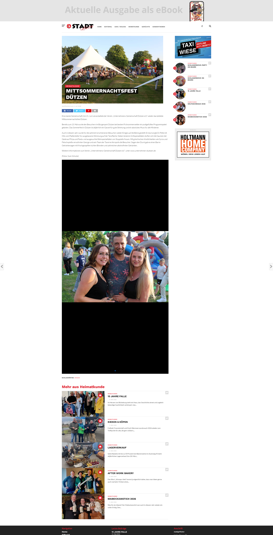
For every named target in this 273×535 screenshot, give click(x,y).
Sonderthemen (158, 27)
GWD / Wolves (120, 27)
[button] (64, 266)
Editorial (108, 27)
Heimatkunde (133, 27)
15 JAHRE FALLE (119, 532)
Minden (77, 378)
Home (99, 27)
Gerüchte (146, 27)
